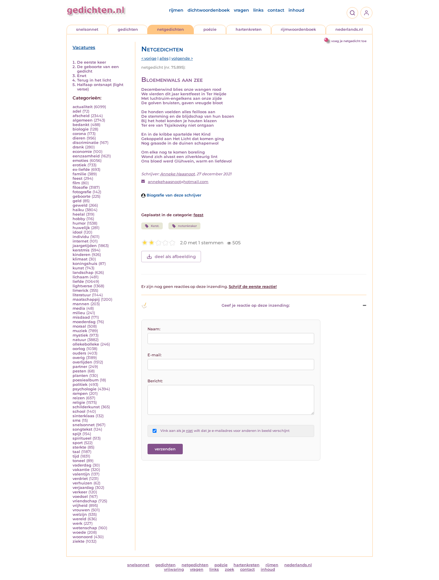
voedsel (80, 496)
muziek (80, 331)
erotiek (79, 165)
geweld (80, 205)
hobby (79, 219)
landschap (83, 272)
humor (79, 223)
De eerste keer (91, 62)
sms (77, 420)
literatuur (82, 295)
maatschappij (86, 299)
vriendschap (85, 501)
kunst (78, 268)
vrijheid (80, 505)
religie (79, 402)
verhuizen (82, 483)
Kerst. (155, 226)
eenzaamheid (86, 156)
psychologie (84, 389)
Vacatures (84, 47)
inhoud (296, 10)
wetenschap (85, 528)
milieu (79, 313)
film (76, 183)
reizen (79, 398)
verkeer (80, 492)
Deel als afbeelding (175, 256)
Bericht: (155, 381)
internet (80, 241)
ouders (79, 353)
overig (79, 357)
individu (81, 236)
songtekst (82, 429)
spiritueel (82, 438)
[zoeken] (352, 13)
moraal (79, 326)
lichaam (80, 277)
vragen (241, 10)
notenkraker (187, 226)
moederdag (84, 322)
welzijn (80, 514)
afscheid (81, 115)
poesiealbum (86, 380)
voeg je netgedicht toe (348, 41)
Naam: (154, 329)
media (79, 308)
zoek (229, 569)
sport (78, 443)
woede (79, 532)
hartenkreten (249, 29)
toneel (79, 460)
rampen (80, 393)
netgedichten (170, 29)
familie (79, 174)
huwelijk (81, 227)
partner (80, 366)
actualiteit (83, 107)
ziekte (79, 541)
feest (77, 178)
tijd (76, 456)
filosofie (80, 187)
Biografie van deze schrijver (173, 195)
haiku (78, 210)
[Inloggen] (366, 13)
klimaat (80, 259)
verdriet (80, 478)
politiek (80, 384)
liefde (78, 281)
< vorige (148, 58)
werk (77, 523)
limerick (80, 290)
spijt (77, 434)
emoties (80, 160)
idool (77, 232)
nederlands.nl (349, 29)
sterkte (79, 447)
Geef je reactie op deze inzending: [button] (256, 305)
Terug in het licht (94, 80)
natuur (79, 339)
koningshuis (85, 263)
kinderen (81, 254)
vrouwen (81, 510)
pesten (79, 371)
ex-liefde (81, 169)
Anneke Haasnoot (177, 174)
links (258, 10)
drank (78, 147)
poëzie (210, 29)
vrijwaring (174, 569)
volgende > (182, 58)
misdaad (81, 317)
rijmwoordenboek (298, 29)
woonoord (83, 537)
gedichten (128, 29)
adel (77, 111)
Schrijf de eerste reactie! (253, 286)
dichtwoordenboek (209, 10)
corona (79, 133)
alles (163, 58)
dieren (79, 138)
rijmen (176, 10)
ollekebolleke (86, 344)
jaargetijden (85, 245)
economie (82, 151)
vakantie (81, 469)
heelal (79, 214)
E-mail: (155, 355)
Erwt (81, 75)
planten (80, 375)
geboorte (81, 196)
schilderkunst (86, 407)
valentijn (81, 474)
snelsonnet (87, 29)
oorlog (79, 348)
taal (76, 451)
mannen (81, 304)
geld (77, 201)
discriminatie (86, 142)
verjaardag (83, 487)
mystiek (80, 335)
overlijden (82, 362)
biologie (81, 129)
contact (276, 10)
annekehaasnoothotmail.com (178, 181)
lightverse (82, 286)
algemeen (83, 120)
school (79, 411)
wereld (79, 519)
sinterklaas (83, 416)
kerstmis (81, 250)
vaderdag (82, 465)
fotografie (82, 192)
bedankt (81, 124)
